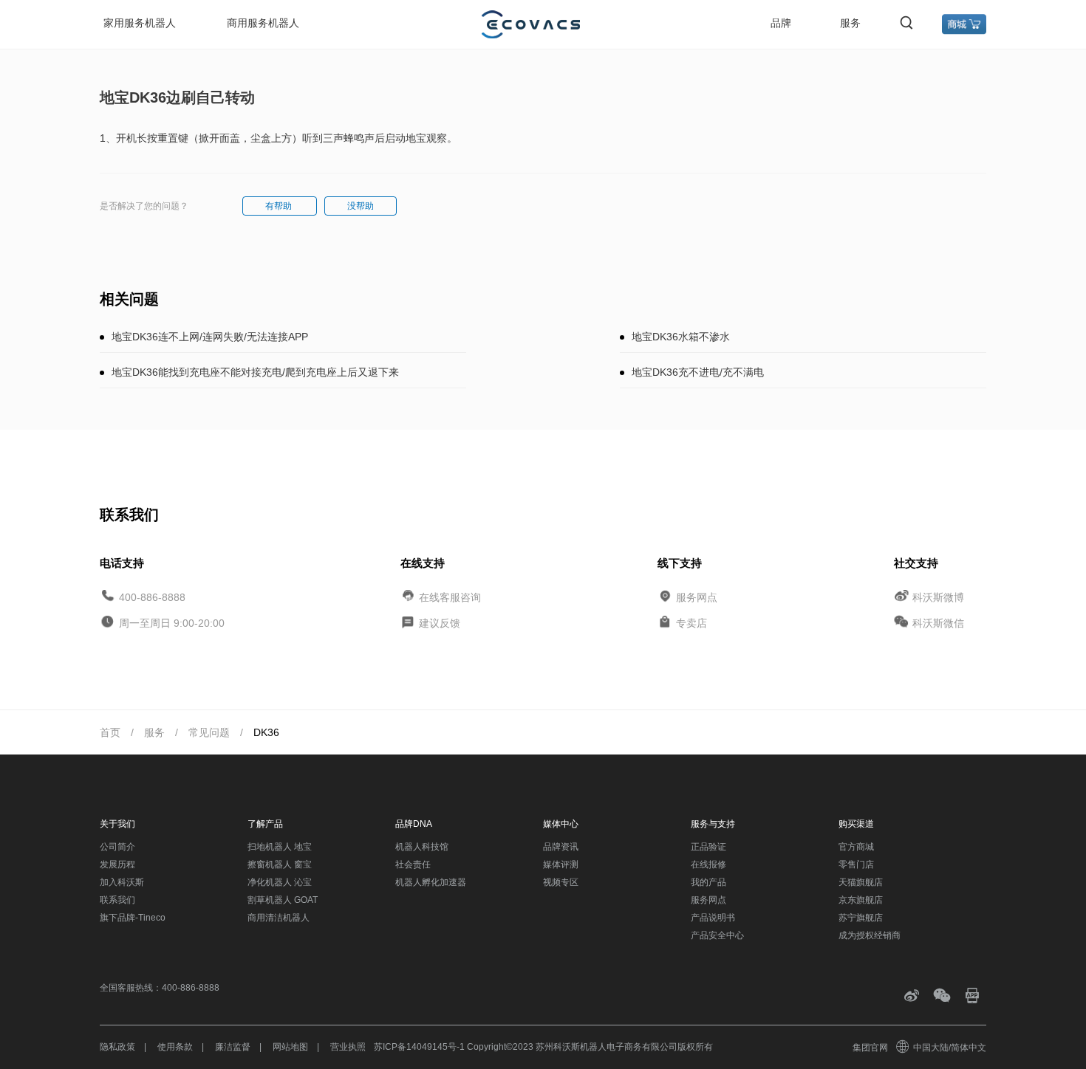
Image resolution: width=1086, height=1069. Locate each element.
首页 (110, 732)
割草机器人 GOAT (282, 900)
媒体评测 (560, 864)
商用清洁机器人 (278, 917)
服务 (850, 23)
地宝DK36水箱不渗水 (681, 337)
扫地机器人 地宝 (279, 847)
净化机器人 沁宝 (279, 882)
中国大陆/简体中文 (949, 1047)
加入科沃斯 (122, 882)
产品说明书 (713, 917)
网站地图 (290, 1047)
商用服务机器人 (263, 23)
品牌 (781, 23)
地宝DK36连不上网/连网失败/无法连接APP (210, 337)
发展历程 (117, 864)
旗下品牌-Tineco (132, 917)
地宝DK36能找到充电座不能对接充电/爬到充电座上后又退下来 (255, 372)
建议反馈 (439, 623)
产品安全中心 (717, 935)
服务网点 (696, 596)
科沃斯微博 (938, 596)
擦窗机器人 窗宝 (279, 864)
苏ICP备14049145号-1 (419, 1047)
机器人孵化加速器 (430, 882)
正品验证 (708, 847)
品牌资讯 (560, 847)
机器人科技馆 (421, 847)
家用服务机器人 (139, 23)
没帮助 (360, 206)
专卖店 (691, 623)
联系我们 (117, 900)
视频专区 (560, 882)
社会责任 (413, 864)
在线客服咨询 (450, 596)
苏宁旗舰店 (861, 917)
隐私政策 (117, 1047)
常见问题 (209, 732)
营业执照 (348, 1047)
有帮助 (279, 206)
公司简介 (117, 847)
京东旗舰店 (861, 900)
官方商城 (856, 847)
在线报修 (708, 864)
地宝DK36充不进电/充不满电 (698, 372)
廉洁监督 (232, 1047)
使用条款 (175, 1047)
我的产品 (708, 882)
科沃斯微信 (938, 623)
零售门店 (856, 864)
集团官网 (870, 1047)
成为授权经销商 (870, 935)
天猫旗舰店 (861, 882)
